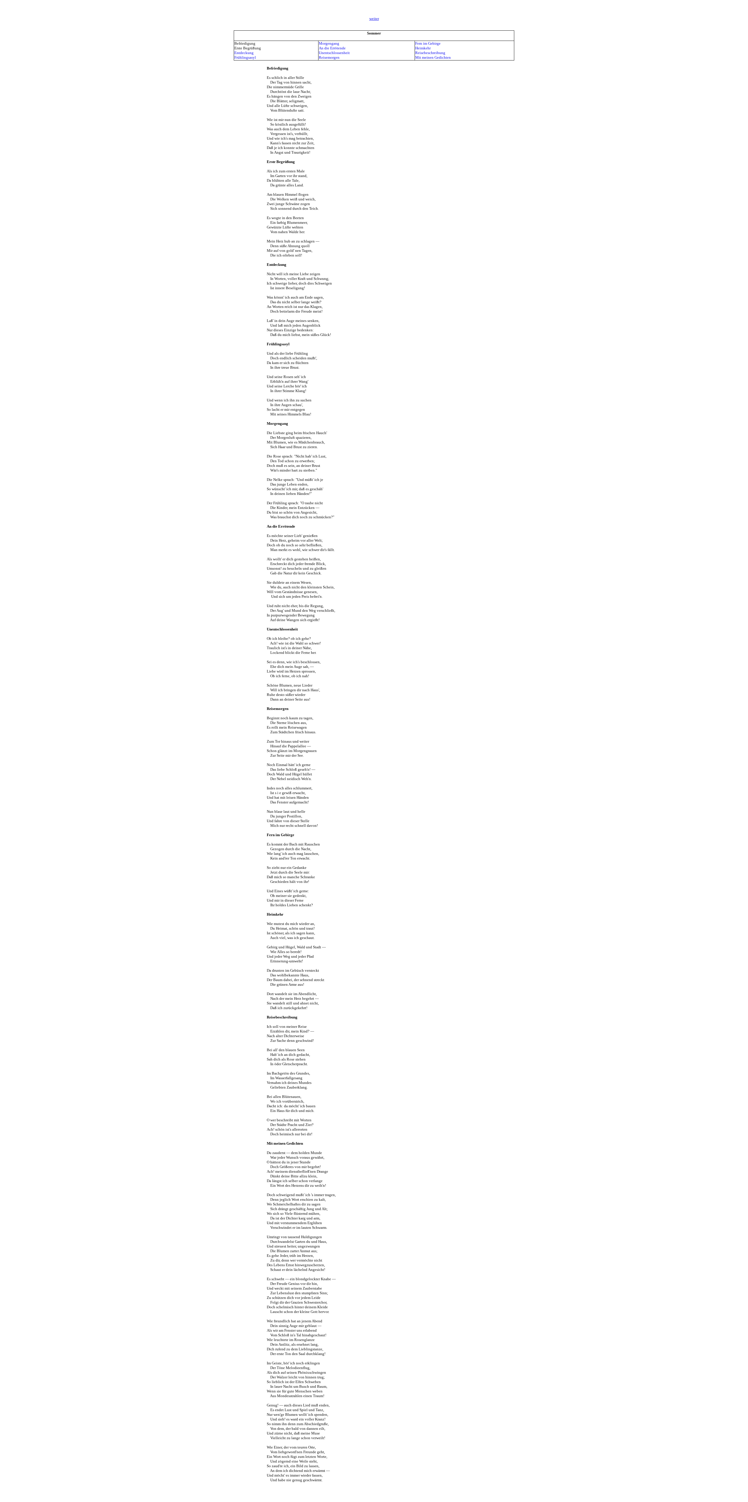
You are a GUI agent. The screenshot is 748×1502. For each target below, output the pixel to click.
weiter (374, 18)
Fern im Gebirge (428, 43)
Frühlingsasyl (245, 57)
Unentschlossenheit (334, 53)
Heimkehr (423, 48)
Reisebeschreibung (430, 53)
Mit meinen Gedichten (433, 57)
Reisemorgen (329, 57)
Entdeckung (244, 53)
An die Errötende (332, 48)
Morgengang (329, 43)
